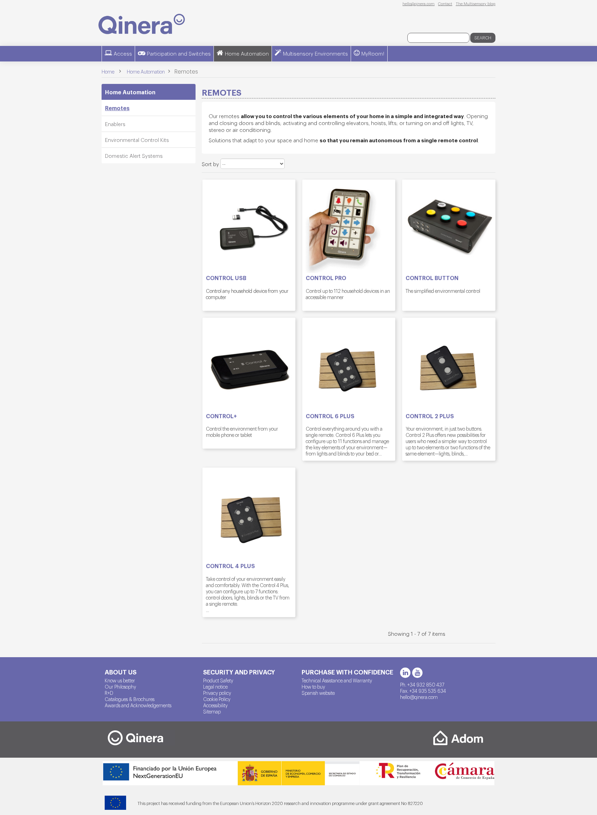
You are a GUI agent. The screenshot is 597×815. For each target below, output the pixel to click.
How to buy (313, 686)
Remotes (117, 108)
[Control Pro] (348, 226)
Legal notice (215, 686)
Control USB (226, 278)
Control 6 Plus (330, 416)
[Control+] (248, 364)
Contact (445, 3)
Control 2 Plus (430, 416)
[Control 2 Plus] (448, 364)
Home (108, 71)
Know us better (120, 680)
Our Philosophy (120, 686)
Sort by (210, 163)
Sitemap (212, 711)
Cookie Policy (216, 699)
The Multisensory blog (475, 3)
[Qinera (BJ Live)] (141, 24)
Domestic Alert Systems (134, 155)
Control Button (432, 278)
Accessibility (215, 705)
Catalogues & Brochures (129, 699)
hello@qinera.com (418, 3)
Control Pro (326, 278)
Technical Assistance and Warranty (337, 680)
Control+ (221, 416)
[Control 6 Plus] (348, 364)
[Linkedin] (405, 673)
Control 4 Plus (230, 566)
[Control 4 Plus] (248, 514)
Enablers (115, 124)
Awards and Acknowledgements (138, 705)
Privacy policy (217, 693)
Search (482, 37)
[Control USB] (248, 226)
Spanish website (318, 693)
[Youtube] (417, 673)
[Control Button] (448, 226)
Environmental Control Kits (137, 139)
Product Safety (218, 680)
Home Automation (130, 92)
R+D (109, 693)
